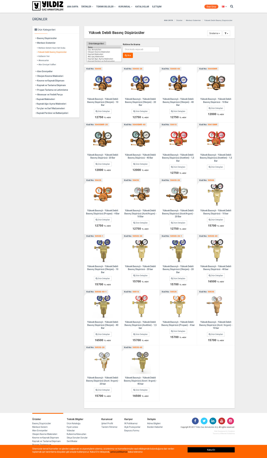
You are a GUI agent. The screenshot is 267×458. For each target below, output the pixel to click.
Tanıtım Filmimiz (109, 427)
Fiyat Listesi (72, 427)
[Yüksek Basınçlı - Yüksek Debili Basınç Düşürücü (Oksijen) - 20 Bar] (140, 83)
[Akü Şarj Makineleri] (104, 57)
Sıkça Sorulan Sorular (77, 437)
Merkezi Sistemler (193, 20)
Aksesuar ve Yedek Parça (50, 94)
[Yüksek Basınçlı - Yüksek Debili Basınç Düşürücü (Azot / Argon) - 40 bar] (140, 361)
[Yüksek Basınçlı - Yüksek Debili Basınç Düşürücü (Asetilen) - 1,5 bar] (140, 306)
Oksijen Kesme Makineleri (50, 76)
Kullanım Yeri (44, 56)
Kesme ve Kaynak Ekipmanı (50, 80)
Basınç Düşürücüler (47, 38)
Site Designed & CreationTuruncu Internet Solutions (224, 432)
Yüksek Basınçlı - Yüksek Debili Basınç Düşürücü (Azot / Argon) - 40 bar (140, 380)
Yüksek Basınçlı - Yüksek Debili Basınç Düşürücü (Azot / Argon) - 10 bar (215, 325)
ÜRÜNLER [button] (86, 6)
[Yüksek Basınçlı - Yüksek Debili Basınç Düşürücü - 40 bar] (215, 250)
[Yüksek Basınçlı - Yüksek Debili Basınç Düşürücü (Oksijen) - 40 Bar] (178, 83)
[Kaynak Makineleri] (104, 54)
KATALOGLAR (142, 6)
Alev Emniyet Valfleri (47, 65)
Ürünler (179, 20)
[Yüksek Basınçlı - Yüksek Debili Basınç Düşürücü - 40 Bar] (140, 138)
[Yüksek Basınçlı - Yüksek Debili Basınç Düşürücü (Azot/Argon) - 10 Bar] (140, 194)
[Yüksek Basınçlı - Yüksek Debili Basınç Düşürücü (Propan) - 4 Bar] (102, 194)
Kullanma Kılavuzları (76, 434)
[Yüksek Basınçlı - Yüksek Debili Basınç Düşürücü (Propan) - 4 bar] (178, 306)
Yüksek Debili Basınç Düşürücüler (218, 20)
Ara (129, 55)
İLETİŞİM (156, 6)
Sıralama (214, 33)
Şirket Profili (107, 423)
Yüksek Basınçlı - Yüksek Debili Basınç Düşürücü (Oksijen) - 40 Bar (178, 102)
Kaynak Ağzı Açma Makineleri (51, 104)
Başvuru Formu (131, 430)
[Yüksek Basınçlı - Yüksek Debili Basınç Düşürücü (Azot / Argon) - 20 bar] (102, 361)
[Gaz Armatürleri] (104, 50)
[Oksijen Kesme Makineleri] (104, 52)
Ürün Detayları (103, 111)
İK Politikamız (131, 423)
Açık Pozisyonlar (132, 427)
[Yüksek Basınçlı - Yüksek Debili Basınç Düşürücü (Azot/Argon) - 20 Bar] (178, 194)
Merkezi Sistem (40, 427)
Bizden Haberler (155, 427)
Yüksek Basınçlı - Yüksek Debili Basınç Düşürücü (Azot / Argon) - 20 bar (102, 380)
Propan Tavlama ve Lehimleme (52, 90)
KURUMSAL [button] (125, 6)
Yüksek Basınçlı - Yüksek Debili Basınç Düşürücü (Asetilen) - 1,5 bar (141, 325)
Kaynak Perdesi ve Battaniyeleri (52, 113)
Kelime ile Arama (131, 44)
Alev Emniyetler (45, 71)
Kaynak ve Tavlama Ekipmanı (51, 85)
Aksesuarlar (43, 60)
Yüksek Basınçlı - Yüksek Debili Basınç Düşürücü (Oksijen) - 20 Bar (140, 102)
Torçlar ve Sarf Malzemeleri (51, 108)
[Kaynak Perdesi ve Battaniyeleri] (104, 61)
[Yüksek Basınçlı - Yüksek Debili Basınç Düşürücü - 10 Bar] (215, 83)
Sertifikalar (72, 441)
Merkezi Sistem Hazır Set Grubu (51, 48)
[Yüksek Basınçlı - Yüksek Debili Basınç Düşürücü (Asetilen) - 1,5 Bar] (178, 138)
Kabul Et (211, 450)
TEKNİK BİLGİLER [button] (105, 6)
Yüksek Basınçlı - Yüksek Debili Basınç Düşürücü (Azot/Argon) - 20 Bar (178, 213)
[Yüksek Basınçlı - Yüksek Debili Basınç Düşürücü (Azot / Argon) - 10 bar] (215, 306)
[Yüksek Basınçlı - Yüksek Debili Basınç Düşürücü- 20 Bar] (102, 138)
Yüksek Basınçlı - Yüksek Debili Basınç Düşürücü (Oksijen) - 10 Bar (102, 102)
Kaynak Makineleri (46, 99)
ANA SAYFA (72, 6)
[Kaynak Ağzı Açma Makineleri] (104, 59)
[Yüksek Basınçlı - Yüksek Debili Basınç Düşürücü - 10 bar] (215, 194)
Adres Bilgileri (154, 423)
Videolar (71, 430)
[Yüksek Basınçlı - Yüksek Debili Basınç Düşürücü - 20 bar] (140, 250)
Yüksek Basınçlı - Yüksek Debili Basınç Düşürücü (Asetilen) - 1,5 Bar (178, 158)
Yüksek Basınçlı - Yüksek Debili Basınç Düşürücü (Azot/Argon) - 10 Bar (140, 213)
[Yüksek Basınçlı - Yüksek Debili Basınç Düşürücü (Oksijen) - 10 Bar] (102, 83)
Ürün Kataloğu (74, 423)
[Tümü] (104, 47)
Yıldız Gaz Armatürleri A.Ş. (207, 427)
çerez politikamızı (118, 452)
